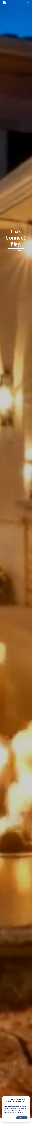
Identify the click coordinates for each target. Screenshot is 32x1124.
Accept (22, 1117)
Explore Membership (16, 250)
